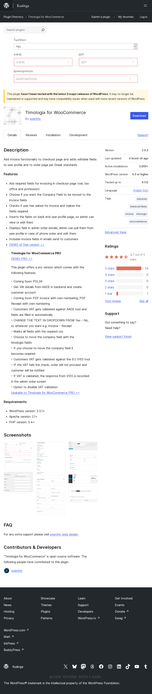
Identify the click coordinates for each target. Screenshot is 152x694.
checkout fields (138, 206)
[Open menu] (146, 5)
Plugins (45, 611)
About (8, 598)
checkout (142, 199)
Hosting (9, 611)
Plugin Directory (13, 16)
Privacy (9, 618)
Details (12, 135)
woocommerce (138, 221)
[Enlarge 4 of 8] (60, 483)
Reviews (31, 135)
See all (143, 301)
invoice (129, 214)
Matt (9, 637)
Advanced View (115, 232)
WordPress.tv (89, 618)
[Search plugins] (43, 30)
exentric (35, 119)
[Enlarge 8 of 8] (93, 491)
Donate (122, 611)
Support (143, 135)
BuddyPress (14, 650)
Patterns (46, 618)
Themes (46, 605)
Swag (120, 618)
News (7, 605)
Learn (81, 598)
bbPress (11, 643)
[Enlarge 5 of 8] (93, 446)
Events (119, 605)
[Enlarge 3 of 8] (60, 446)
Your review (113, 301)
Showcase (48, 598)
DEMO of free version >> (26, 244)
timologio (141, 214)
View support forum (118, 336)
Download (139, 115)
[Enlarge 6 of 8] (93, 458)
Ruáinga (17, 667)
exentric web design (64, 534)
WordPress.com (16, 630)
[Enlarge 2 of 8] (28, 477)
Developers (85, 611)
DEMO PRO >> (21, 259)
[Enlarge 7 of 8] (93, 479)
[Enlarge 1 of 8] (28, 446)
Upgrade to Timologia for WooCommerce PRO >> (45, 392)
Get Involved (124, 598)
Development (78, 135)
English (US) (140, 190)
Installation (53, 135)
